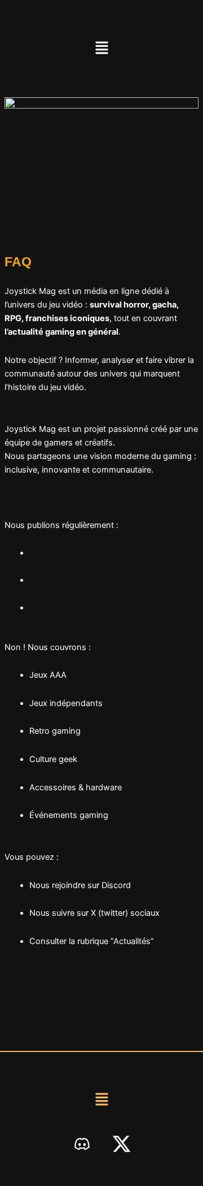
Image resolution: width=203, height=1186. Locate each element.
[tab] (101, 277)
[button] (101, 48)
